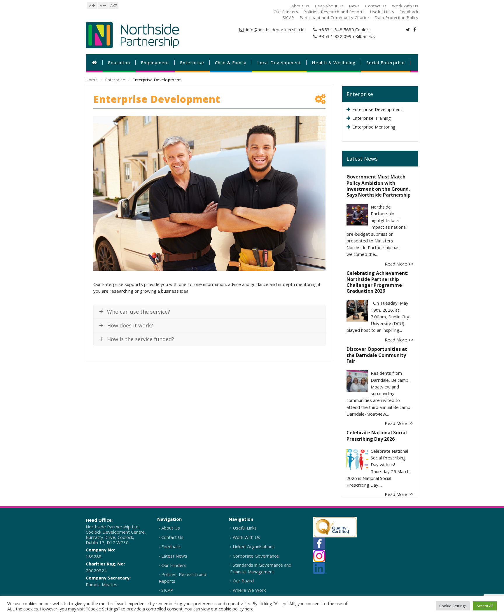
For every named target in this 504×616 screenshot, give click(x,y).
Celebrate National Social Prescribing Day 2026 (376, 436)
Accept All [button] (485, 605)
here (249, 609)
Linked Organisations (254, 546)
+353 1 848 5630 (336, 29)
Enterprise (115, 79)
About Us (170, 528)
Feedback (171, 546)
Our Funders (173, 565)
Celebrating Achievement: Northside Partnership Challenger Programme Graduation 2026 (377, 282)
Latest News (174, 556)
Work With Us (246, 537)
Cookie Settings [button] (453, 605)
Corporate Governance (256, 556)
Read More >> (399, 264)
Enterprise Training (371, 118)
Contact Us (172, 537)
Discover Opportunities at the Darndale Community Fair (376, 355)
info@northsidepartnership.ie (275, 29)
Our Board (243, 581)
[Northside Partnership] (132, 35)
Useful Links (245, 528)
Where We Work (249, 590)
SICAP (167, 590)
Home (92, 79)
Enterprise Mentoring (374, 127)
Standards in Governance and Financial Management (260, 568)
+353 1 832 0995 (336, 36)
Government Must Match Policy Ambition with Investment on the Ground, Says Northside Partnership (378, 186)
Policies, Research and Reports (182, 577)
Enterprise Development (377, 109)
